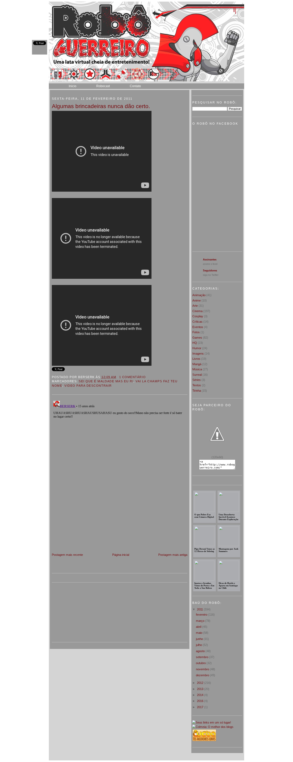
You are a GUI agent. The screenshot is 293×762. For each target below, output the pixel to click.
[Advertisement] (82, 524)
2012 (200, 682)
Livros (196, 358)
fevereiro (202, 614)
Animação (198, 295)
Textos (196, 385)
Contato (135, 86)
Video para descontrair (88, 385)
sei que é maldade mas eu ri (106, 381)
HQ (194, 342)
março (200, 620)
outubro (201, 663)
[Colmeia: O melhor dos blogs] (212, 726)
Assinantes (209, 259)
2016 (200, 701)
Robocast (103, 86)
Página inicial (120, 554)
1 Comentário (132, 377)
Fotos (196, 332)
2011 (200, 609)
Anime (196, 300)
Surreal (197, 374)
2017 (200, 707)
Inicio (72, 86)
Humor (196, 348)
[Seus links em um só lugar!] (211, 722)
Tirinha (196, 390)
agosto (200, 651)
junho (200, 639)
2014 (200, 695)
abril (199, 626)
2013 (200, 689)
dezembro (203, 675)
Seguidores (210, 270)
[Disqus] (119, 449)
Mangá (196, 364)
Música (197, 369)
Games (197, 337)
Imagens (198, 353)
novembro (203, 669)
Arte (195, 305)
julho (199, 645)
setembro (202, 657)
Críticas (197, 321)
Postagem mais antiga (172, 554)
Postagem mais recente (67, 554)
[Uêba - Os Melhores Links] (204, 740)
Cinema (197, 311)
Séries (196, 379)
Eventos (197, 327)
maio (199, 632)
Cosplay (197, 316)
